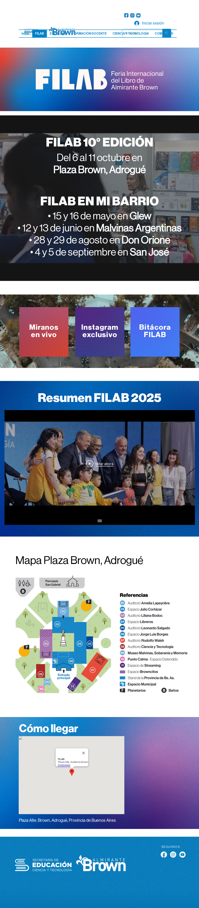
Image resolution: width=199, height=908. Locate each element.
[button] (58, 33)
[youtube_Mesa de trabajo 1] (138, 15)
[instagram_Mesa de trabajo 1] (132, 15)
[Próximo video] (187, 464)
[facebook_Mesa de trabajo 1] (126, 15)
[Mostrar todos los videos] (100, 521)
